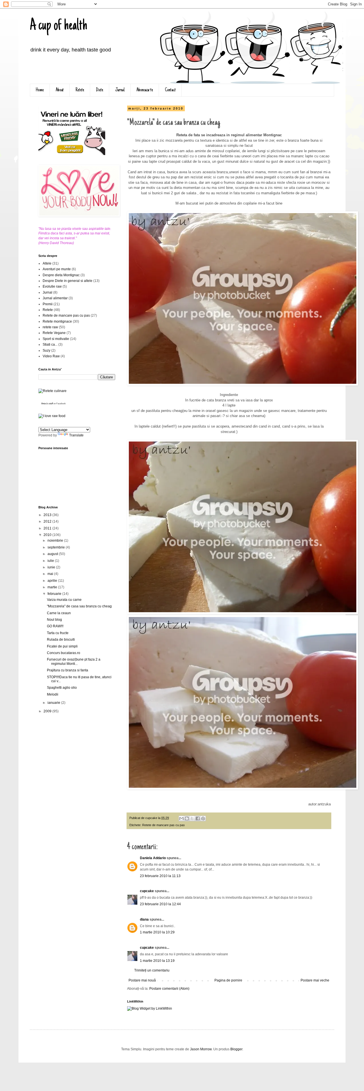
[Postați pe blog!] (187, 818)
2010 (48, 535)
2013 (48, 515)
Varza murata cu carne (64, 600)
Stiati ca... (50, 345)
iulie (51, 561)
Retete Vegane (54, 333)
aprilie (52, 581)
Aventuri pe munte (57, 269)
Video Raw (51, 356)
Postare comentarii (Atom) (169, 989)
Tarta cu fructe (58, 633)
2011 (48, 528)
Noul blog (54, 620)
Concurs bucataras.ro (63, 653)
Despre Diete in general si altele (67, 281)
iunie (51, 567)
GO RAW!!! (55, 626)
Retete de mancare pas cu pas (163, 825)
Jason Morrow (201, 1049)
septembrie (56, 547)
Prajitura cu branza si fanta (67, 670)
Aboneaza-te (144, 90)
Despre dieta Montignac (61, 275)
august (53, 554)
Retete (80, 90)
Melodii (52, 694)
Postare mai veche (315, 980)
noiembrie (55, 541)
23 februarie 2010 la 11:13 (160, 876)
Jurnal (120, 90)
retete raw (50, 327)
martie (52, 587)
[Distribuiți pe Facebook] (197, 818)
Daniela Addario (153, 858)
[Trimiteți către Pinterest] (203, 818)
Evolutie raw (52, 286)
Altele (47, 263)
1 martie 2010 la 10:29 (157, 932)
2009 (48, 711)
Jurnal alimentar (55, 298)
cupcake (147, 891)
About (60, 90)
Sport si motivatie (56, 339)
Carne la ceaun (59, 613)
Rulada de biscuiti (61, 640)
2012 (48, 521)
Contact (170, 90)
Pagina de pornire (228, 980)
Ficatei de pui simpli (62, 646)
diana (144, 919)
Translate (76, 435)
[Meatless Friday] (71, 154)
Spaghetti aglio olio (62, 688)
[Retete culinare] (52, 391)
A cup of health (58, 26)
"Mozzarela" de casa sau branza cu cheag (79, 606)
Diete (99, 90)
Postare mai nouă (142, 980)
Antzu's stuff (47, 403)
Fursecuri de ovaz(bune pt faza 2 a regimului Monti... (73, 661)
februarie (54, 594)
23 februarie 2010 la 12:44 (160, 904)
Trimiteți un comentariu (151, 970)
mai (50, 574)
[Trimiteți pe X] (192, 818)
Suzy (46, 350)
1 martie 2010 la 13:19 (157, 961)
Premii (48, 304)
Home (40, 90)
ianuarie (54, 703)
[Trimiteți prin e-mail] (181, 818)
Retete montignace (57, 321)
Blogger (236, 1049)
